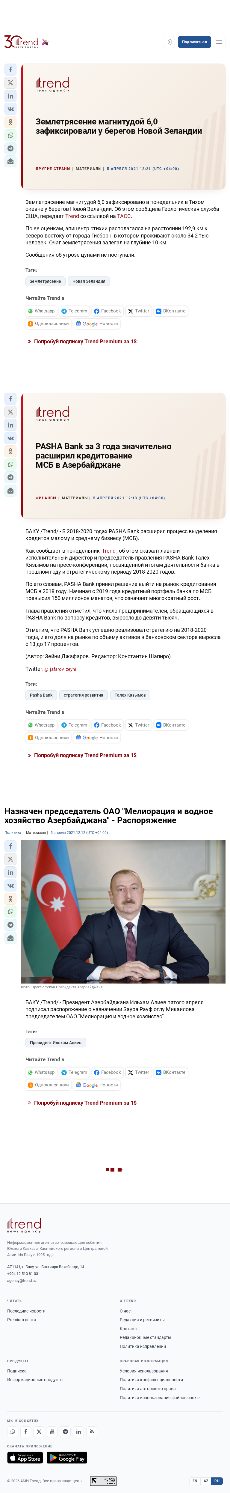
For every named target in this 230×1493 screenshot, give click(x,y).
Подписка (17, 1371)
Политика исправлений (143, 1346)
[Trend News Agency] (24, 1225)
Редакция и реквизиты (142, 1319)
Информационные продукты (35, 1379)
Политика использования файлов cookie (159, 1397)
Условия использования (144, 1371)
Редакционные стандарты (145, 1337)
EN (195, 1481)
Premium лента (21, 1319)
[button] (10, 69)
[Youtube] (52, 1431)
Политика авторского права (148, 1388)
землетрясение (45, 281)
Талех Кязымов (130, 695)
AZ (206, 1481)
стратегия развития (83, 695)
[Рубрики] (219, 42)
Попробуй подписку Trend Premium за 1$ (85, 341)
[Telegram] (65, 1431)
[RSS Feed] (91, 1431)
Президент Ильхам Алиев (55, 1042)
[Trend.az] (26, 42)
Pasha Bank (41, 695)
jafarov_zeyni (63, 669)
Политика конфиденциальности (151, 1379)
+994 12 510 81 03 (22, 1273)
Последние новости (26, 1311)
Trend (72, 216)
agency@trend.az (22, 1280)
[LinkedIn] (78, 1431)
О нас (125, 1311)
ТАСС (124, 216)
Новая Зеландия (88, 281)
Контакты (130, 1328)
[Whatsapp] (12, 1431)
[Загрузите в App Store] (25, 1458)
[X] (39, 1431)
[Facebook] (25, 1431)
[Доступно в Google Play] (67, 1458)
